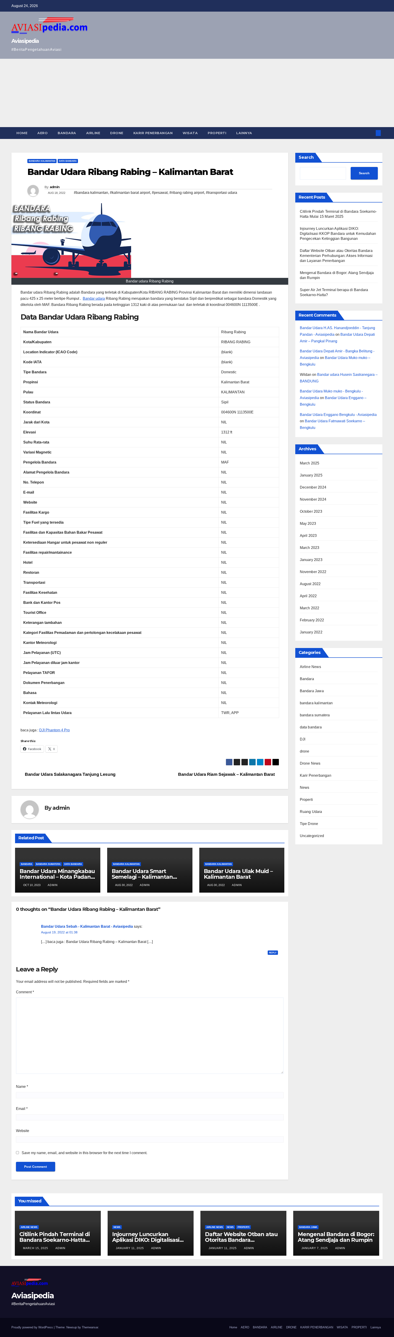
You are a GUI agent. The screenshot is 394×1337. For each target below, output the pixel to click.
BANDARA (67, 133)
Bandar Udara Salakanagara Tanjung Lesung (70, 774)
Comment (25, 992)
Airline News (310, 667)
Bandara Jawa (312, 691)
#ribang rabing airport (186, 193)
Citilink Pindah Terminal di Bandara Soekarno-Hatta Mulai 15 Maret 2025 (54, 1240)
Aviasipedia (25, 41)
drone (304, 751)
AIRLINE (93, 133)
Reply (273, 952)
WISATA (190, 133)
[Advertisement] (197, 93)
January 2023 (311, 560)
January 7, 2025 (315, 1248)
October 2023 (311, 511)
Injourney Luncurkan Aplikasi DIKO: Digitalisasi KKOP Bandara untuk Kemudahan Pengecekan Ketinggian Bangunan (338, 234)
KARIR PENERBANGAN (153, 133)
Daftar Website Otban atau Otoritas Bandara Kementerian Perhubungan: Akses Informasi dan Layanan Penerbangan (336, 256)
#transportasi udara (221, 193)
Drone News (310, 763)
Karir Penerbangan (315, 775)
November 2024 (313, 499)
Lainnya (244, 133)
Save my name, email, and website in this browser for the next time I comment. (84, 1153)
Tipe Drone (309, 824)
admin (55, 187)
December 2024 (313, 487)
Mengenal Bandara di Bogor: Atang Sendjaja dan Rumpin (336, 1237)
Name (22, 1087)
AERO (42, 133)
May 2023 (308, 523)
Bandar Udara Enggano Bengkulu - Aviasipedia (338, 415)
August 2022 (310, 584)
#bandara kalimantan (91, 193)
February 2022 (312, 620)
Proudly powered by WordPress (32, 1327)
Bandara (26, 864)
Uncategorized (312, 836)
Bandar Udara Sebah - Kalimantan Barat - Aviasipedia (87, 926)
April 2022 (308, 596)
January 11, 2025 (130, 1248)
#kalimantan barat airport (130, 193)
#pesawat (160, 193)
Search (306, 157)
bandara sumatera (48, 864)
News (304, 787)
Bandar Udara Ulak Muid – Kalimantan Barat (238, 874)
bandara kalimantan (42, 161)
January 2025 (311, 475)
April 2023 (308, 536)
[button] (370, 133)
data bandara (68, 161)
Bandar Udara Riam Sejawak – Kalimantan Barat (227, 774)
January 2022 (311, 632)
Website (22, 1131)
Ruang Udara (311, 812)
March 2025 (309, 463)
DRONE (116, 133)
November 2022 (313, 572)
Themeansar (90, 1327)
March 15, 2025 (36, 1248)
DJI (303, 739)
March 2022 (309, 608)
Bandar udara (94, 298)
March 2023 (309, 548)
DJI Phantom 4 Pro (54, 730)
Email (22, 1109)
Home (21, 133)
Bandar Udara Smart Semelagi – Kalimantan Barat (142, 877)
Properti (306, 800)
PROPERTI (217, 133)
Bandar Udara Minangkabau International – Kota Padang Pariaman (57, 877)
